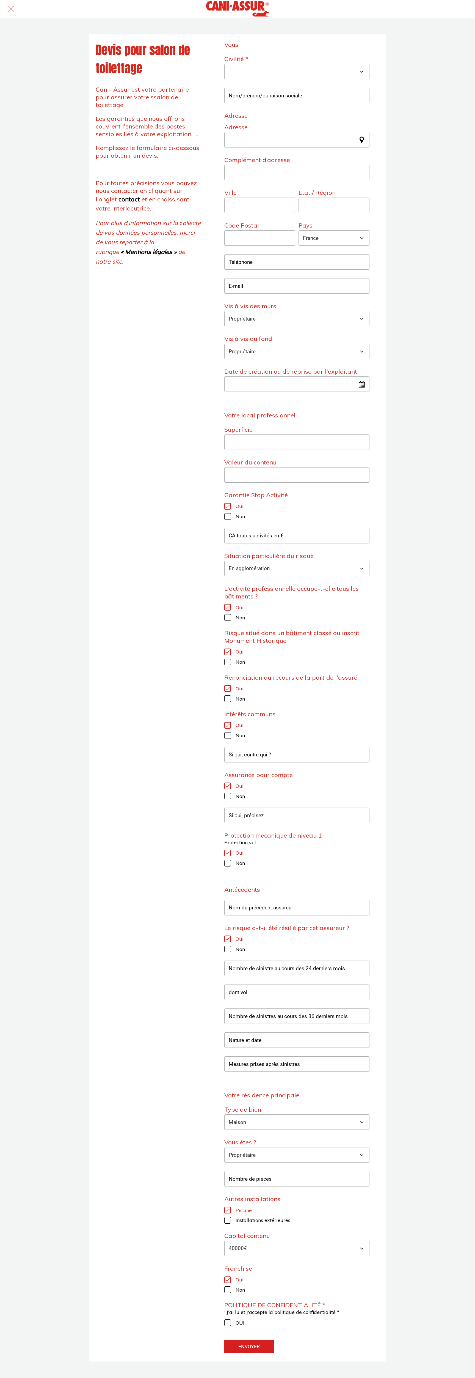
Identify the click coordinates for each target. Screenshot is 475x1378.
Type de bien (242, 1109)
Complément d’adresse (257, 160)
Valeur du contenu (250, 462)
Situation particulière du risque (269, 556)
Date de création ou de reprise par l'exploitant (290, 371)
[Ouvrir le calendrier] (361, 384)
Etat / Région (317, 192)
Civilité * (236, 59)
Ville (230, 192)
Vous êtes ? (240, 1142)
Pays (306, 225)
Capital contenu (247, 1236)
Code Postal (241, 225)
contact (130, 199)
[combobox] (292, 72)
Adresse (236, 127)
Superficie (238, 429)
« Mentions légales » (148, 252)
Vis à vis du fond (248, 339)
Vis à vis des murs (250, 306)
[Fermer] (11, 9)
